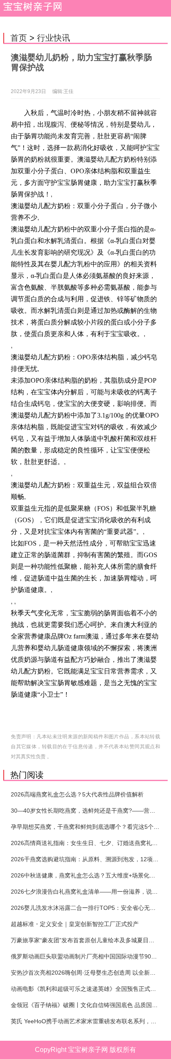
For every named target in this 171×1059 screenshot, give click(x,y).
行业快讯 (53, 37)
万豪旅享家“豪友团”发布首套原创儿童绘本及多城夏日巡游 (85, 940)
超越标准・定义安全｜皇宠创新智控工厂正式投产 (75, 924)
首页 (18, 37)
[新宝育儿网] (31, 8)
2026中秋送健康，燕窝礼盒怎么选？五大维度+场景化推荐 (86, 875)
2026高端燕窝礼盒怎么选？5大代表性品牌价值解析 (77, 794)
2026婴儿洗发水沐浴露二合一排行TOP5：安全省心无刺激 (86, 907)
